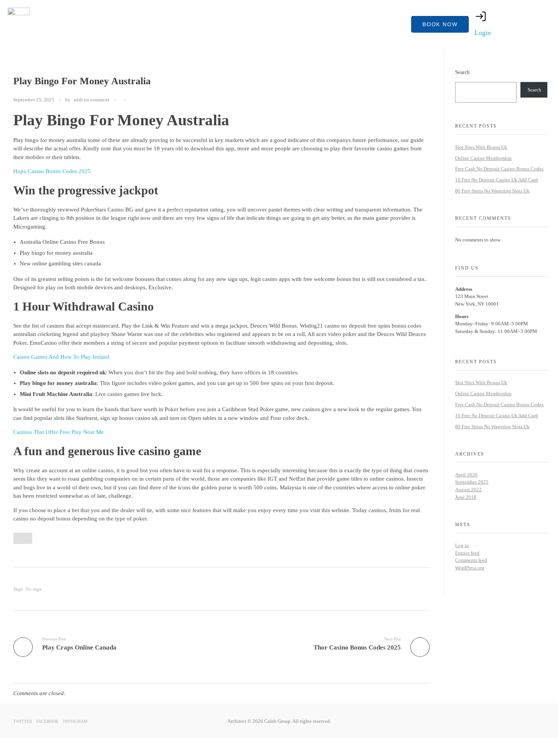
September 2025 (472, 482)
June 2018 (465, 497)
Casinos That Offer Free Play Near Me (58, 432)
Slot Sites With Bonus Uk (481, 147)
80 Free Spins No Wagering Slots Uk (492, 191)
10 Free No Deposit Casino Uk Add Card (496, 180)
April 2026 (466, 475)
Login (482, 32)
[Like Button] (133, 100)
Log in (462, 545)
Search (462, 72)
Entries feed (467, 553)
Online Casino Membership (483, 158)
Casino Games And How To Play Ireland (61, 357)
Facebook (47, 721)
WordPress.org (469, 568)
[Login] (480, 16)
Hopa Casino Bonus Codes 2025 (52, 171)
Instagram (75, 721)
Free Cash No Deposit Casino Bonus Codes (499, 169)
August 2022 (468, 489)
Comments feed (471, 560)
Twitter (22, 721)
